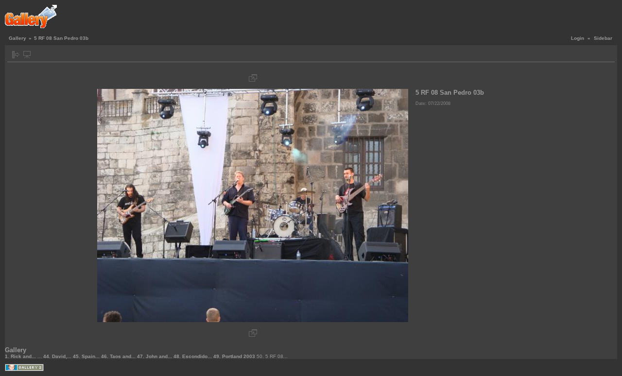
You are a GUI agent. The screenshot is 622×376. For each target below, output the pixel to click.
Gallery (17, 38)
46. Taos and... (119, 356)
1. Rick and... (21, 356)
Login (577, 38)
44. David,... (58, 356)
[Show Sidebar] (15, 54)
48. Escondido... (193, 356)
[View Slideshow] (27, 54)
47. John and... (155, 356)
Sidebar (603, 38)
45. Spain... (87, 356)
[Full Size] (253, 78)
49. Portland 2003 (235, 356)
